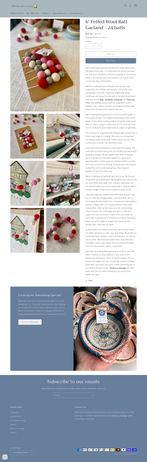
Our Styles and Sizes (18, 421)
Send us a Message (30, 322)
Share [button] (90, 281)
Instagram (118, 100)
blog (102, 100)
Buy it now (110, 61)
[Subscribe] (91, 395)
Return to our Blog (17, 429)
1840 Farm (122, 454)
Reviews (13, 433)
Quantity (88, 41)
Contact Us (14, 412)
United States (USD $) (20, 452)
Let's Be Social (15, 417)
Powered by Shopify (131, 454)
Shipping (89, 37)
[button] (46, 13)
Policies (13, 425)
